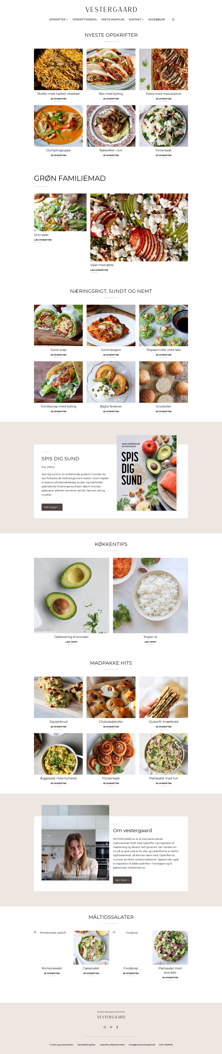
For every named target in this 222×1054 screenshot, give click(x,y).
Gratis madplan (112, 19)
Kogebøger (156, 19)
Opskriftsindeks (84, 19)
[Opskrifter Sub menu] (67, 20)
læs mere (121, 880)
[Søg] (173, 20)
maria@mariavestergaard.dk (142, 1045)
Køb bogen (51, 507)
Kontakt (135, 19)
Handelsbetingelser (86, 1045)
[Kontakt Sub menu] (143, 20)
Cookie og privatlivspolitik (61, 1045)
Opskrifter (57, 19)
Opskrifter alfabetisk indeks (112, 1045)
